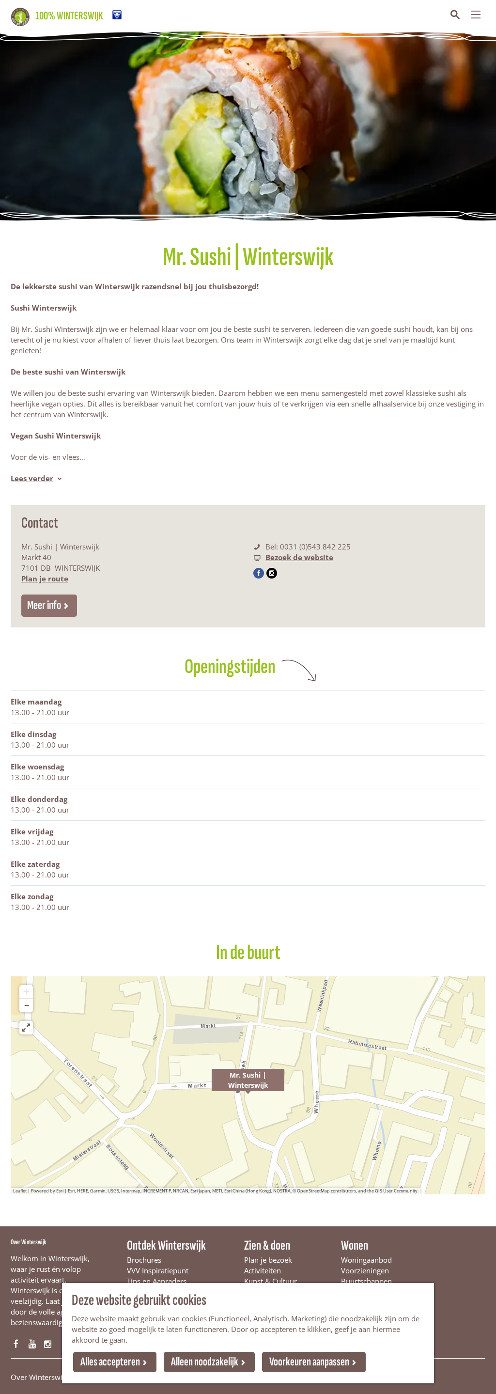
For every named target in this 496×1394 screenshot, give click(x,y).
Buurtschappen (366, 1281)
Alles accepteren (110, 1361)
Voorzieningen (365, 1270)
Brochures (144, 1260)
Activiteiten (262, 1270)
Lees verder (32, 478)
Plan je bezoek (268, 1260)
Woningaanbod (366, 1260)
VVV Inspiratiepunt (157, 1270)
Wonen (354, 1245)
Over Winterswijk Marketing (57, 1377)
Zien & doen (267, 1245)
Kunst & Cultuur (270, 1281)
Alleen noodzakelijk (204, 1361)
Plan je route (44, 578)
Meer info (44, 605)
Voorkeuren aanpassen (309, 1361)
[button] (248, 1085)
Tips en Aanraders (156, 1281)
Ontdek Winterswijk (166, 1245)
